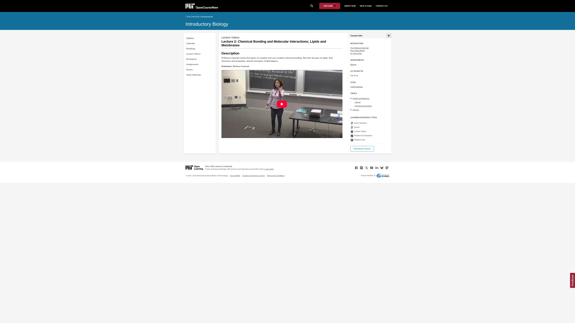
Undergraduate (356, 87)
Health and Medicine (360, 98)
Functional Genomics (363, 106)
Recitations (191, 59)
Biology (353, 65)
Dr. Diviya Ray (356, 53)
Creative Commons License (253, 176)
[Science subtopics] (351, 110)
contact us (382, 6)
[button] (362, 148)
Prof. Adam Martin (357, 51)
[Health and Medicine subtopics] (351, 98)
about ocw (350, 6)
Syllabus (190, 38)
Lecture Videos (193, 54)
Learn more (269, 169)
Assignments (192, 64)
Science (355, 110)
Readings (190, 48)
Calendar (190, 43)
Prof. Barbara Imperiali (359, 48)
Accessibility (235, 176)
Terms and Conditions (276, 176)
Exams (189, 69)
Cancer (358, 102)
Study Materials (193, 75)
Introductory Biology (207, 24)
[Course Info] (388, 35)
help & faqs (366, 6)
